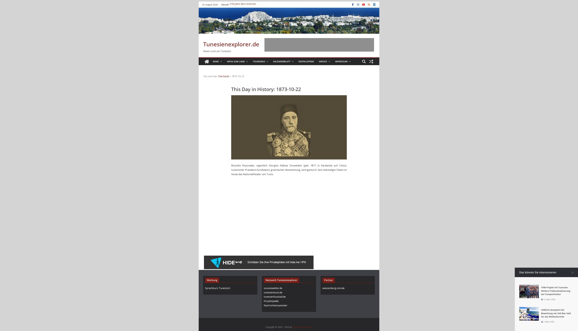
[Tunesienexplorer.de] (206, 61)
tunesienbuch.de (273, 292)
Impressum (341, 61)
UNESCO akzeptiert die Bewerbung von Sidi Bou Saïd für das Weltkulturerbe (556, 313)
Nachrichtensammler (275, 305)
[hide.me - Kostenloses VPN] (259, 257)
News (216, 61)
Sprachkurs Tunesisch (217, 288)
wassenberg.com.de (333, 288)
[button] (220, 61)
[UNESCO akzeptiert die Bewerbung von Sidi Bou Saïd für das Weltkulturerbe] (529, 309)
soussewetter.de (273, 288)
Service (323, 61)
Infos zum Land (236, 61)
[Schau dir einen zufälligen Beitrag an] (371, 61)
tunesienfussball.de (275, 296)
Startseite (223, 76)
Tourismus (259, 61)
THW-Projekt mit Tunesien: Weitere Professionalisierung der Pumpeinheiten (555, 291)
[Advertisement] (319, 45)
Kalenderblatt (281, 61)
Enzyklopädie (306, 61)
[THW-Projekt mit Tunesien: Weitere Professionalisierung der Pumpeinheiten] (529, 286)
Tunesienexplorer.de (231, 44)
